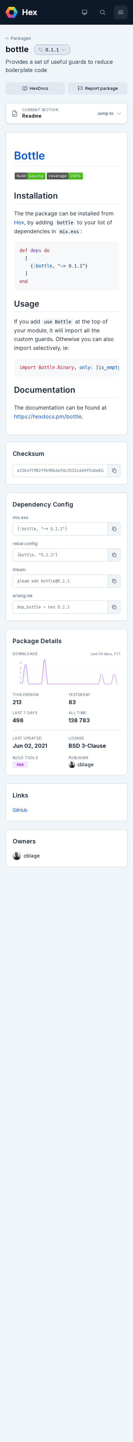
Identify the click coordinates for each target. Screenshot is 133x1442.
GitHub (20, 810)
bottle (17, 49)
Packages (21, 38)
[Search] (103, 12)
